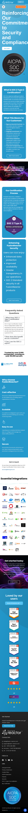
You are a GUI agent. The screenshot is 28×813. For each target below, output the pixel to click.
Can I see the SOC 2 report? (12, 342)
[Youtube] (9, 760)
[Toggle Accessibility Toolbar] (25, 810)
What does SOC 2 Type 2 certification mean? (11, 319)
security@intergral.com (8, 469)
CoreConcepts (11, 810)
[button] (14, 319)
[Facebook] (3, 760)
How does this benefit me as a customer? (13, 337)
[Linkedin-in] (12, 760)
